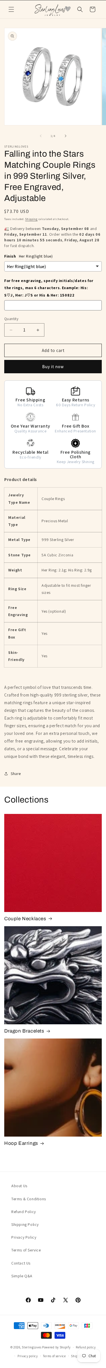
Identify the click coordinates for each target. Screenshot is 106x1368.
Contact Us (21, 1263)
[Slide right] (65, 136)
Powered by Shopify (56, 1347)
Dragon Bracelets (24, 1031)
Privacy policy (28, 1356)
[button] (11, 9)
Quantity (11, 318)
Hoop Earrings (21, 1143)
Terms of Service (26, 1250)
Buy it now (53, 366)
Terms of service (54, 1356)
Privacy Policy (23, 1237)
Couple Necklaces (25, 918)
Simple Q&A (22, 1275)
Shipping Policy (25, 1224)
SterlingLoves (31, 1347)
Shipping (31, 219)
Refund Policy (23, 1211)
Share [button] (16, 773)
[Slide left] (40, 136)
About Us (19, 1185)
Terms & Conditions (28, 1198)
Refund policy (86, 1347)
